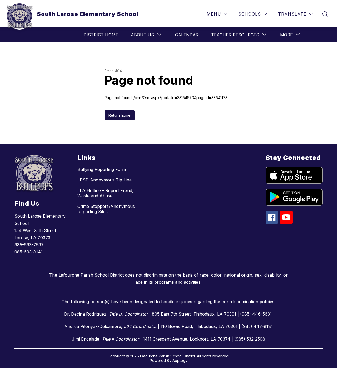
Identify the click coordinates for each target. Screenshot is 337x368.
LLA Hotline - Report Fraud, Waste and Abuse (105, 193)
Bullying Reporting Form (101, 169)
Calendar (187, 34)
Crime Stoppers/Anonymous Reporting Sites (106, 209)
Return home (119, 115)
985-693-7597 (29, 244)
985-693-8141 (28, 251)
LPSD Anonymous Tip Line (104, 180)
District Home (100, 34)
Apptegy (179, 360)
